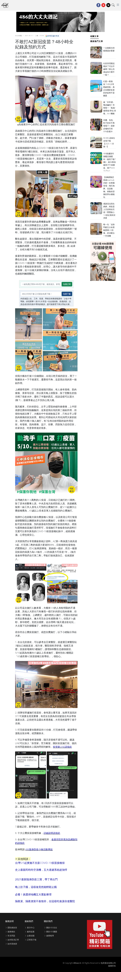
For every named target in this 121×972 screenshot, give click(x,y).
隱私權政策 (12, 927)
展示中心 (30, 927)
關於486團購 (51, 931)
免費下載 (67, 294)
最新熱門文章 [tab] (96, 41)
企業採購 (30, 935)
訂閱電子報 (31, 939)
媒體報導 (50, 935)
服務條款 (11, 931)
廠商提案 (30, 931)
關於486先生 (51, 927)
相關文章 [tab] (94, 36)
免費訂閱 (67, 284)
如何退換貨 (12, 943)
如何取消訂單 (13, 939)
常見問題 (11, 935)
